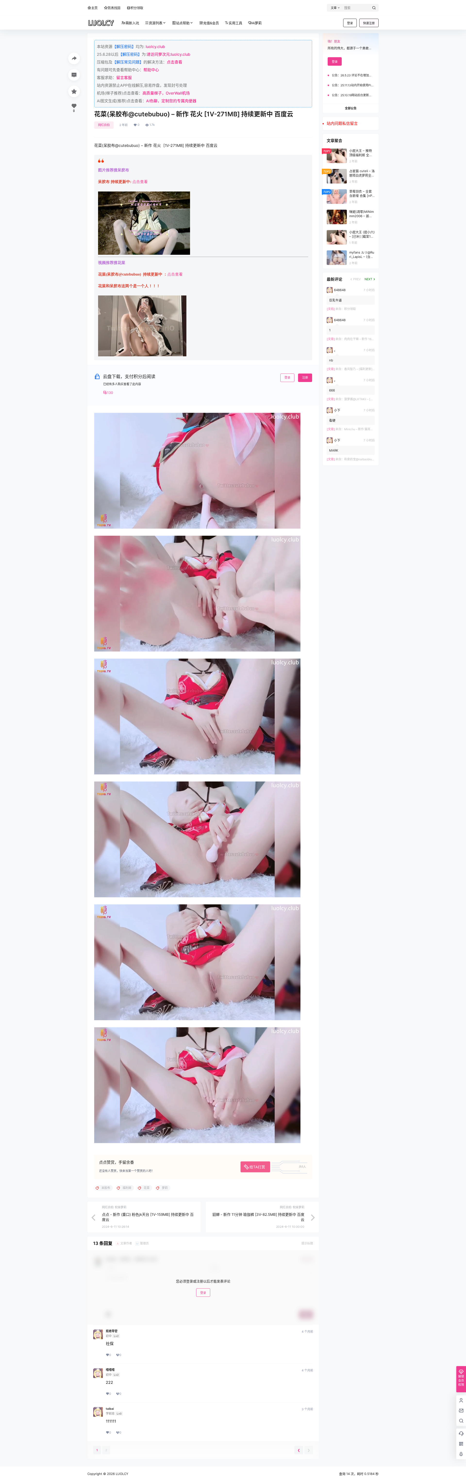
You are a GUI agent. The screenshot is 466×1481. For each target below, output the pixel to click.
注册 (305, 377)
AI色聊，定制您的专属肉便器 (171, 100)
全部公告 (351, 108)
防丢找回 (114, 8)
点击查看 (174, 62)
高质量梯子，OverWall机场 (166, 93)
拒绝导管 (111, 1331)
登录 (350, 23)
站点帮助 (183, 23)
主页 (94, 8)
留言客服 (124, 77)
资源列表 (155, 23)
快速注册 (369, 23)
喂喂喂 (110, 1370)
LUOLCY (121, 1474)
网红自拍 (104, 125)
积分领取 (137, 8)
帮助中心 (151, 69)
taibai (110, 1408)
